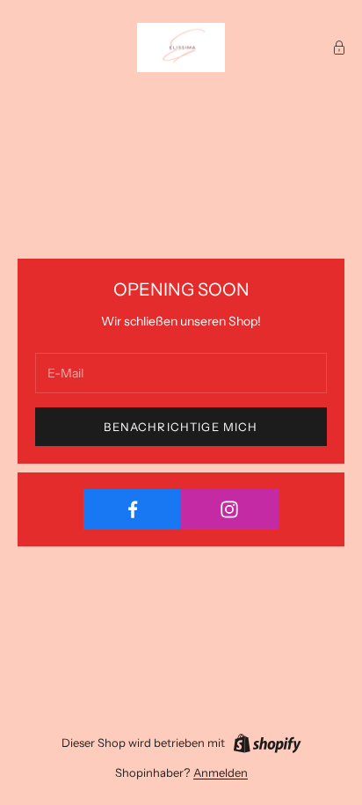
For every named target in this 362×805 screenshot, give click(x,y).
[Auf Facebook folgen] (132, 509)
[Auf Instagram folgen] (229, 509)
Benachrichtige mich (180, 427)
